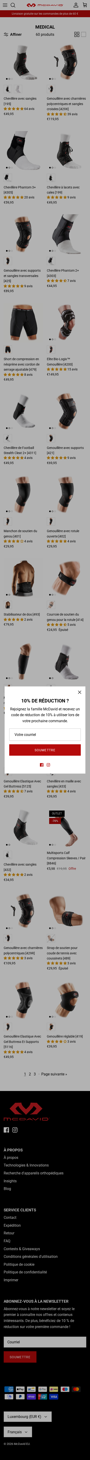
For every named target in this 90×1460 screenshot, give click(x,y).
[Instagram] (48, 765)
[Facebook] (41, 765)
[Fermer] (80, 692)
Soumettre (45, 750)
